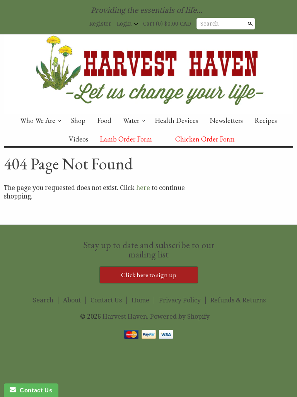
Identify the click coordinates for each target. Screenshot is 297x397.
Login (124, 24)
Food (104, 120)
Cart (167, 24)
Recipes (265, 120)
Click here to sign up (148, 275)
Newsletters (226, 120)
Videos (78, 139)
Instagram (77, 24)
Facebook (51, 24)
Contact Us (106, 300)
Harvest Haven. (126, 316)
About (72, 300)
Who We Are (37, 120)
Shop (78, 120)
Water (131, 120)
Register (100, 24)
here (143, 188)
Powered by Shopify (180, 316)
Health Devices (176, 120)
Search (209, 24)
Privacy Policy (180, 300)
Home (140, 300)
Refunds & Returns (238, 300)
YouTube (64, 24)
